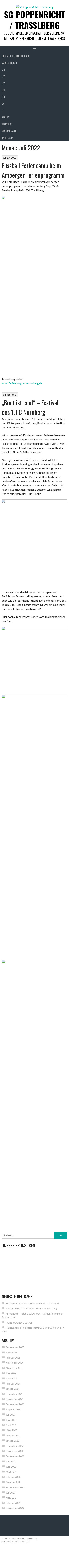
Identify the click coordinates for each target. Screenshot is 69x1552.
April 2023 (11, 1425)
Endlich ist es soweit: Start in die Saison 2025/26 (32, 1303)
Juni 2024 (11, 1373)
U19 (3, 69)
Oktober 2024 (14, 1367)
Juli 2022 (11, 1461)
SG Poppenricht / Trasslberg (34, 19)
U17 (3, 76)
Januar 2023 (12, 1440)
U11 (3, 97)
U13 (3, 90)
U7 (3, 110)
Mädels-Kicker (9, 62)
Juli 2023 (11, 1414)
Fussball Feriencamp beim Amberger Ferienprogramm (33, 170)
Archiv (5, 117)
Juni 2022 (11, 1466)
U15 (3, 83)
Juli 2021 (11, 1492)
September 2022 (15, 1456)
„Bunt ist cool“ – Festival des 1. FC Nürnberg (30, 407)
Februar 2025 (13, 1357)
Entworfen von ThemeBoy (15, 1542)
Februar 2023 (13, 1435)
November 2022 (15, 1451)
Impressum (7, 137)
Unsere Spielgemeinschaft (15, 56)
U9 (3, 103)
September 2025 (15, 1347)
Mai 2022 (11, 1471)
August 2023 (13, 1409)
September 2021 (15, 1487)
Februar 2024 (13, 1383)
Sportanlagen (9, 131)
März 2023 (11, 1430)
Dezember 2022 (14, 1445)
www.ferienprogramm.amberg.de (22, 383)
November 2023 (15, 1399)
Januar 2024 (12, 1388)
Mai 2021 (11, 1497)
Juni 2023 (11, 1419)
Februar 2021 (13, 1502)
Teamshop (7, 124)
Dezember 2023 (14, 1393)
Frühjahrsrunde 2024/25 (19, 1322)
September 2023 (15, 1404)
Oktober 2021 (14, 1482)
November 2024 (15, 1362)
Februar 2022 (13, 1476)
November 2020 (15, 1508)
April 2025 (11, 1352)
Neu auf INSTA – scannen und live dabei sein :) (31, 1308)
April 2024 (11, 1378)
